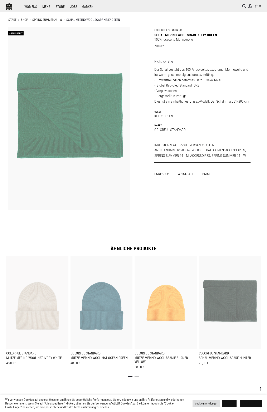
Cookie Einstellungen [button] (206, 403)
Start (12, 20)
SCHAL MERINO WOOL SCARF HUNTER (225, 358)
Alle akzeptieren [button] (250, 403)
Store (60, 7)
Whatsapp (186, 174)
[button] (130, 375)
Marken (87, 7)
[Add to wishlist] (63, 261)
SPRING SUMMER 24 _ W (47, 20)
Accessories (235, 150)
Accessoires (200, 155)
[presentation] (8, 301)
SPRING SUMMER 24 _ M (171, 155)
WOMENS (30, 7)
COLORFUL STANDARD (168, 30)
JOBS (73, 7)
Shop (24, 20)
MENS (46, 7)
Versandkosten (201, 145)
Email (206, 174)
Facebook (162, 174)
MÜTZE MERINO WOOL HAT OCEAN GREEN (99, 358)
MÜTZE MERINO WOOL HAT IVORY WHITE (34, 358)
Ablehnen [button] (229, 403)
